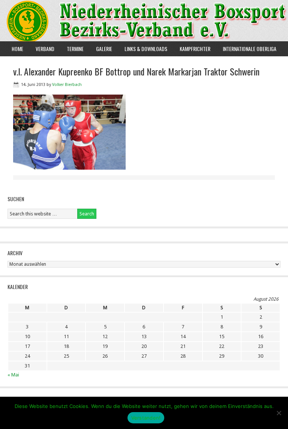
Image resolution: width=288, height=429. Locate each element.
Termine (75, 49)
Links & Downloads (145, 49)
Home (17, 49)
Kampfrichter (192, 49)
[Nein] (278, 413)
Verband (42, 49)
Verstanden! (146, 418)
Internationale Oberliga (249, 49)
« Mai (13, 375)
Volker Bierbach (67, 84)
